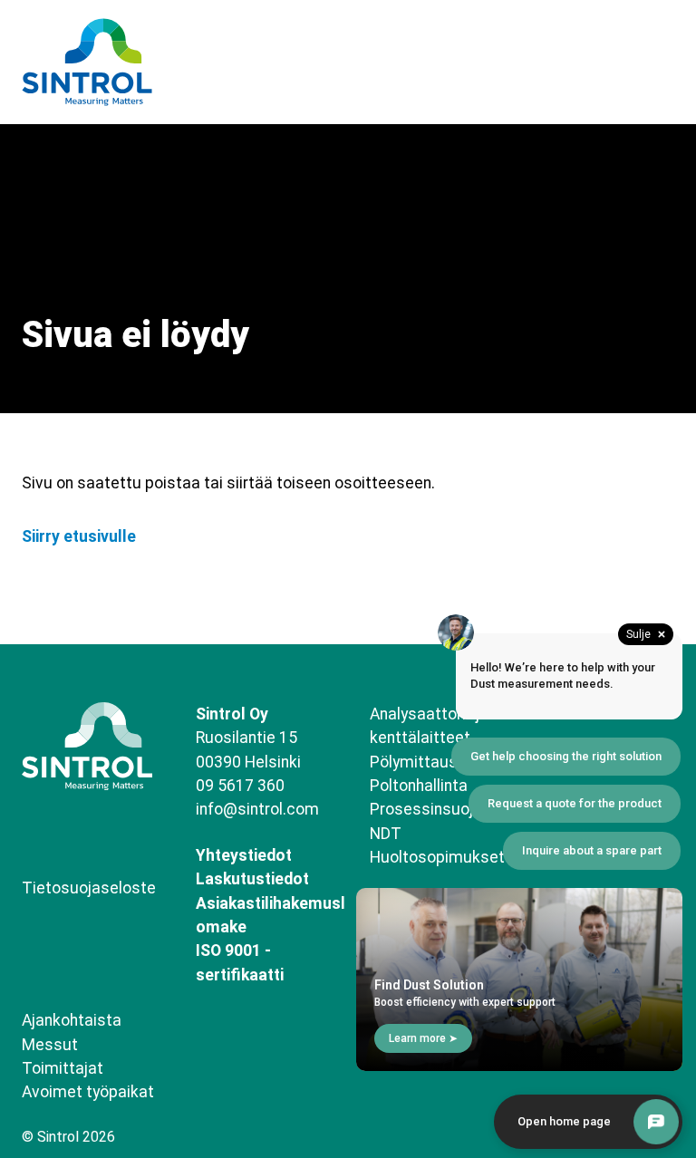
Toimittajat (62, 1068)
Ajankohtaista (71, 1020)
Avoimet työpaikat (88, 1092)
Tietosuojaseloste (89, 888)
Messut (50, 1045)
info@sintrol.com (257, 809)
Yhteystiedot (244, 855)
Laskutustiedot (252, 879)
